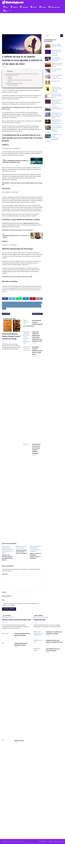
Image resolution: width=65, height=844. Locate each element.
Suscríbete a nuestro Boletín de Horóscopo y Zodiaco (20, 80)
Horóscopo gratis (28, 304)
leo (33, 304)
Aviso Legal (50, 841)
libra (36, 304)
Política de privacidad (58, 841)
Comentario (5, 574)
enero (8, 304)
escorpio (12, 304)
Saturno (18, 306)
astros (18, 302)
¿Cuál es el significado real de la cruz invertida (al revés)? (57, 77)
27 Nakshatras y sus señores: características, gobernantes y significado (53, 138)
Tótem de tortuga (19, 740)
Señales (22, 306)
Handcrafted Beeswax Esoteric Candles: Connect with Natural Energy (11, 336)
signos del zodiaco (29, 306)
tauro (35, 306)
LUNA (39, 304)
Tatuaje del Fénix (40, 620)
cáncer (21, 302)
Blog (6, 11)
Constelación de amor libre (36, 302)
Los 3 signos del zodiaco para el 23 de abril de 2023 (57, 59)
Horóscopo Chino (55, 7)
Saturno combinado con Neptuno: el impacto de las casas (57, 121)
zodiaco (4, 308)
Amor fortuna (9, 302)
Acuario (9, 81)
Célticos (34, 7)
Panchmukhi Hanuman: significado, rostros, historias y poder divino (37, 350)
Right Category (38, 615)
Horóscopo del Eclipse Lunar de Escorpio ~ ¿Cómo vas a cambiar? (21, 552)
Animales (14, 7)
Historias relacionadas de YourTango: (14, 83)
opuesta (4, 306)
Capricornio (10, 78)
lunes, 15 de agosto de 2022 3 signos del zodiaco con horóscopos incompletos (53, 129)
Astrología (25, 7)
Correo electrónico (7, 596)
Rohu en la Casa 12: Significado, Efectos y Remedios (57, 95)
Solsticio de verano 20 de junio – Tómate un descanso (57, 65)
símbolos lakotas (37, 314)
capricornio (26, 302)
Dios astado (6, 314)
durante (4, 304)
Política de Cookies (42, 841)
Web (3, 600)
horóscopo (21, 304)
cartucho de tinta (56, 81)
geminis (16, 304)
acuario (4, 302)
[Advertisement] (32, 23)
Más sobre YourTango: (13, 85)
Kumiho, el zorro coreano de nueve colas (16, 620)
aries (14, 302)
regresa (8, 306)
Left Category (6, 615)
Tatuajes (43, 7)
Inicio (6, 7)
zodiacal (39, 306)
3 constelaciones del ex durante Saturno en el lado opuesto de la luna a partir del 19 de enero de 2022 (21, 74)
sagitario (13, 306)
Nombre (4, 592)
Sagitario (10, 76)
